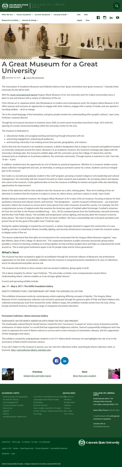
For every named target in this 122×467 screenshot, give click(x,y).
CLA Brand (26, 442)
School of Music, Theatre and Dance (45, 411)
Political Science (43, 405)
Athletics (67, 399)
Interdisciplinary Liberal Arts (15, 416)
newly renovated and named (23, 95)
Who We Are (7, 15)
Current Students (42, 15)
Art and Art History (14, 399)
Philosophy (41, 402)
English (9, 411)
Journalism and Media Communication (45, 397)
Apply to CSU (6, 448)
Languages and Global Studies (45, 399)
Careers (16, 448)
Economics (11, 408)
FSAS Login (16, 442)
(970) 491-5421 (114, 410)
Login (13, 454)
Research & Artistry (10, 20)
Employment (69, 402)
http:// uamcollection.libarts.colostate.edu (31, 350)
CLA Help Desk (44, 442)
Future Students (24, 15)
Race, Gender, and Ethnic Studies (45, 408)
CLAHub (34, 442)
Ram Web (68, 411)
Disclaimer (5, 454)
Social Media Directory (101, 426)
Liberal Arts (6, 442)
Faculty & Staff (60, 15)
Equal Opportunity (27, 448)
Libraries (67, 405)
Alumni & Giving (29, 20)
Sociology (40, 414)
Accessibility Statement (58, 448)
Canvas (67, 408)
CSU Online (69, 414)
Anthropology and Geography (15, 397)
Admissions (69, 397)
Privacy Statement (42, 448)
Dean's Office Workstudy (33, 78)
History (9, 414)
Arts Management (13, 402)
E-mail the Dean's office (101, 416)
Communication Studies (15, 405)
